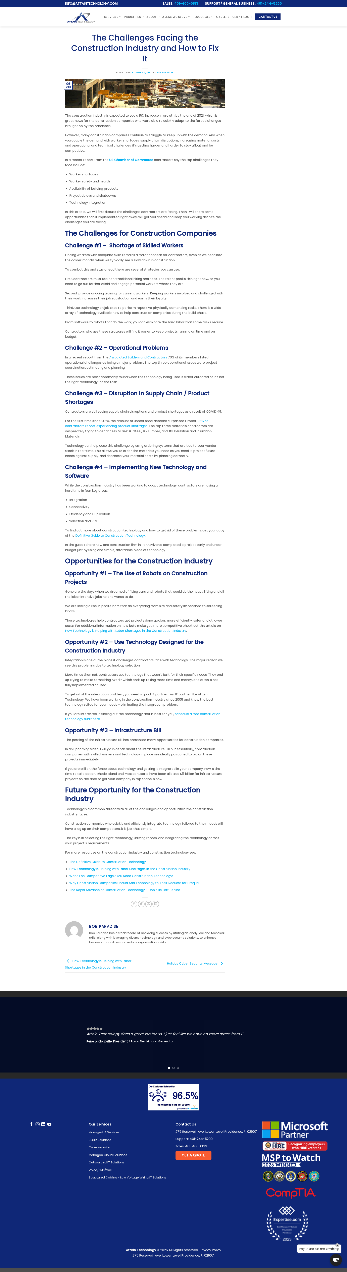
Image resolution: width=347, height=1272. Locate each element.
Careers (223, 17)
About (151, 17)
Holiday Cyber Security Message (192, 963)
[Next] (335, 1034)
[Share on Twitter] (141, 904)
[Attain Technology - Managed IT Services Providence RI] (81, 16)
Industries (132, 17)
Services (111, 17)
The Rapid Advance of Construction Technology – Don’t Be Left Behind (124, 890)
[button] (336, 1260)
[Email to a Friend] (148, 904)
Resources (202, 17)
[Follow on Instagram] (38, 1124)
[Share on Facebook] (134, 904)
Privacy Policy (210, 1250)
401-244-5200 (269, 3)
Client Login (242, 17)
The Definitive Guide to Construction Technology (107, 862)
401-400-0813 (186, 3)
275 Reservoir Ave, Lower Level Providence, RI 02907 (216, 1131)
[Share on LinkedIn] (155, 904)
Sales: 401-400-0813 (191, 1146)
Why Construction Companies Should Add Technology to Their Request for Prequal (134, 883)
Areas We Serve (174, 17)
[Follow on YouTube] (49, 1124)
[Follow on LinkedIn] (43, 1124)
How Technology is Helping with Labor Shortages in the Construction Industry (125, 630)
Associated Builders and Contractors (138, 357)
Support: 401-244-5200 (194, 1139)
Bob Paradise (165, 72)
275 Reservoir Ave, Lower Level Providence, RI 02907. (173, 1255)
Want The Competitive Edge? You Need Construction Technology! (121, 876)
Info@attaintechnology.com (91, 3)
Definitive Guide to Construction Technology (110, 535)
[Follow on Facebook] (32, 1124)
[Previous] (12, 1034)
